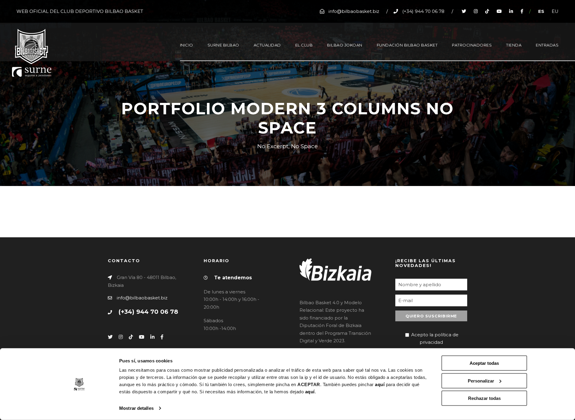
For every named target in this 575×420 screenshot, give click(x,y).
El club (304, 45)
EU (555, 11)
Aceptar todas (484, 363)
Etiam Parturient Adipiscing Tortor (52, 189)
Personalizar (481, 380)
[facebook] (521, 11)
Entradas (547, 45)
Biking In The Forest (31, 223)
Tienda (513, 45)
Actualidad (267, 45)
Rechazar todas (484, 398)
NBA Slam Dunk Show (225, 223)
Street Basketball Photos (39, 206)
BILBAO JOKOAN (344, 45)
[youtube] (499, 11)
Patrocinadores (472, 45)
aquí (380, 384)
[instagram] (476, 11)
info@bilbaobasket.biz (142, 298)
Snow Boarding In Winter (230, 206)
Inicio (186, 45)
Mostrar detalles (136, 408)
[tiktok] (487, 11)
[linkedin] (511, 11)
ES (541, 11)
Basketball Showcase (416, 223)
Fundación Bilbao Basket (407, 45)
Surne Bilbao (223, 45)
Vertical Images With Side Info (430, 189)
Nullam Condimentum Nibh (233, 189)
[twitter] (464, 11)
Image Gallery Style (413, 206)
